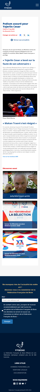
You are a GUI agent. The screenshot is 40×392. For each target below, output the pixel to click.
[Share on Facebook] (20, 35)
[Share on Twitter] (24, 35)
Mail (4, 297)
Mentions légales (20, 370)
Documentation (20, 373)
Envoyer (7, 321)
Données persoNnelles (20, 367)
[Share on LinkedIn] (28, 35)
